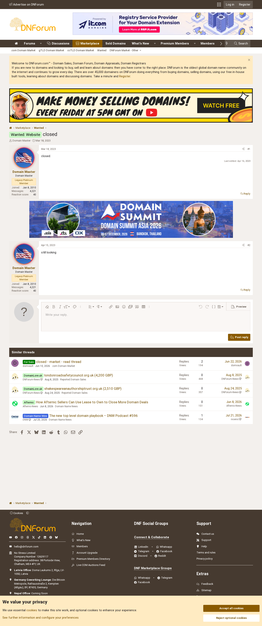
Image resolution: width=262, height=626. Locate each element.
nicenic (235, 419)
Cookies (18, 513)
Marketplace (89, 43)
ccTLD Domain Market (80, 50)
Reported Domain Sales (73, 379)
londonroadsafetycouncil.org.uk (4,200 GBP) (78, 375)
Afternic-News (30, 406)
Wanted (101, 50)
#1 (248, 149)
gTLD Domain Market (51, 50)
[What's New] (228, 43)
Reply (247, 193)
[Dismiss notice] (248, 60)
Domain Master (21, 140)
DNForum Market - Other (124, 50)
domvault (28, 366)
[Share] (243, 149)
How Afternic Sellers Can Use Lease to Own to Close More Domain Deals (92, 402)
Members (208, 43)
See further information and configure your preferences (40, 617)
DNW (25, 419)
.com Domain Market (23, 50)
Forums (29, 43)
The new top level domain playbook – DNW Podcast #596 (93, 416)
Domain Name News (66, 406)
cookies (31, 610)
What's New (140, 43)
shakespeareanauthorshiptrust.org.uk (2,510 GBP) (83, 389)
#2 (248, 245)
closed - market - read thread (58, 362)
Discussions (60, 43)
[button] (219, 4)
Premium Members (175, 43)
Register (124, 76)
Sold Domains (115, 43)
